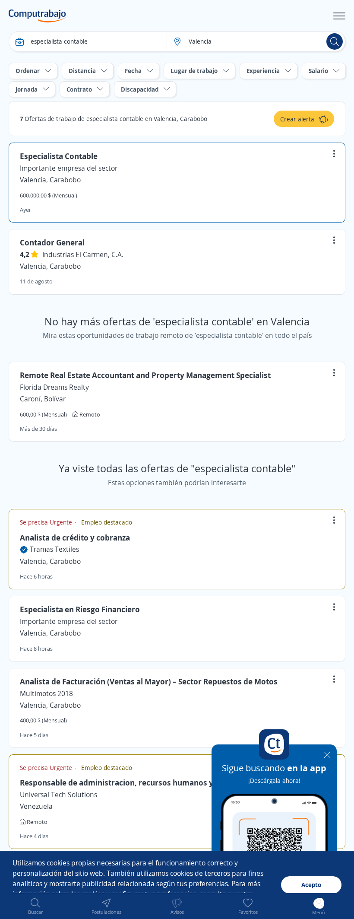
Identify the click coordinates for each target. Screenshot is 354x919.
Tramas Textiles (54, 549)
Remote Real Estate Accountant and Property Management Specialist (145, 375)
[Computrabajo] (37, 16)
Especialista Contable (59, 156)
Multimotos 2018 (46, 693)
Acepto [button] (311, 885)
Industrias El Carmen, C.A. (82, 254)
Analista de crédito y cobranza (75, 537)
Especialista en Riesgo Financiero (80, 609)
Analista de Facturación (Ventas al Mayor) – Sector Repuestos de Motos (149, 681)
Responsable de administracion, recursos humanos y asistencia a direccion (157, 782)
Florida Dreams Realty (54, 387)
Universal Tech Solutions (58, 794)
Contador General (52, 242)
